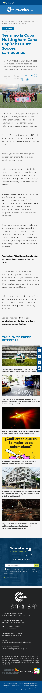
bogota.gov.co (25, 671)
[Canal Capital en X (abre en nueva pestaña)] (12, 608)
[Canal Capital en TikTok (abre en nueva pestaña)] (34, 608)
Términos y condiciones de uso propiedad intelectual (22, 687)
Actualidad (7, 28)
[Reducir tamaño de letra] (39, 356)
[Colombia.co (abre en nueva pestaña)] (36, 671)
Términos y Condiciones (11, 686)
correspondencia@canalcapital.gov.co (14, 649)
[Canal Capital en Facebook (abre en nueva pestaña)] (17, 608)
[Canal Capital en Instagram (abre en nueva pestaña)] (23, 608)
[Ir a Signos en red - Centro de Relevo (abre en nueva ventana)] (39, 368)
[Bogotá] (10, 671)
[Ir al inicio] (21, 597)
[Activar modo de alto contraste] (39, 350)
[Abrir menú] (32, 9)
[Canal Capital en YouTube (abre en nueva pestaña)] (29, 608)
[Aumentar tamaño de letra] (39, 362)
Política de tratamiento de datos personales (20, 684)
